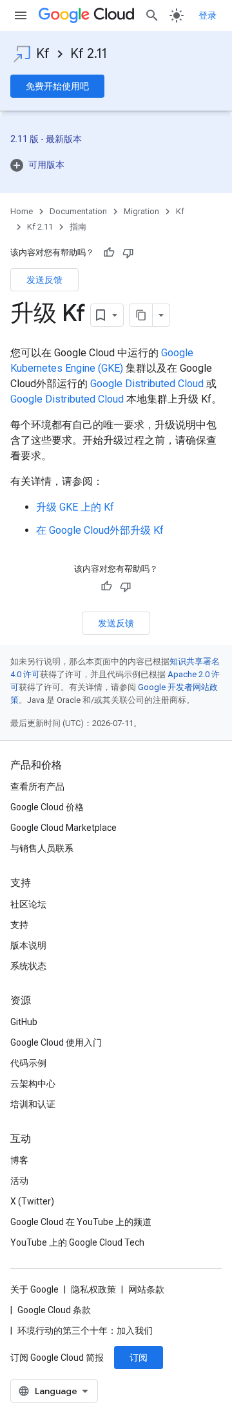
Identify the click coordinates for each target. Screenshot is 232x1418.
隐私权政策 (93, 1289)
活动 (19, 1181)
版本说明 (28, 945)
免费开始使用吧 (57, 86)
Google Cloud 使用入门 (56, 1042)
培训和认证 (32, 1104)
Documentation (78, 211)
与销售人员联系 (41, 848)
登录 (207, 15)
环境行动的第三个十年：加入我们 (85, 1330)
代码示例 (28, 1063)
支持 (19, 925)
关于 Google (34, 1289)
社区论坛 (28, 904)
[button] (116, 164)
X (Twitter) (32, 1201)
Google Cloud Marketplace (63, 828)
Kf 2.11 (88, 54)
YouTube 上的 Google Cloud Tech (77, 1242)
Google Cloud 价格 (47, 807)
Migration (141, 211)
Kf (43, 54)
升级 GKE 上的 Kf (75, 507)
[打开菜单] (21, 15)
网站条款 (146, 1289)
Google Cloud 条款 (54, 1310)
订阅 (139, 1357)
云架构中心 (32, 1083)
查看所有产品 (37, 786)
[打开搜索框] (152, 15)
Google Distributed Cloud (147, 383)
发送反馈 (44, 280)
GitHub (23, 1022)
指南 (78, 227)
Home (21, 211)
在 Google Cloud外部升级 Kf (100, 530)
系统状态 (28, 966)
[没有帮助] (128, 252)
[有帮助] (109, 252)
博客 (19, 1160)
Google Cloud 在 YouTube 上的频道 (80, 1222)
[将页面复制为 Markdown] (141, 315)
